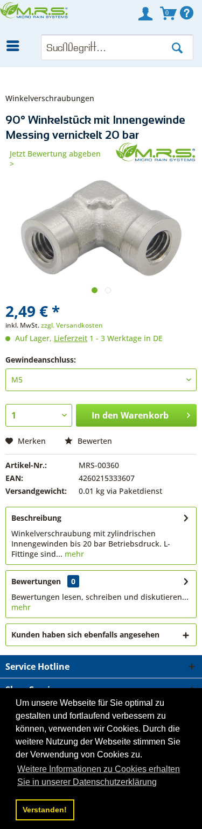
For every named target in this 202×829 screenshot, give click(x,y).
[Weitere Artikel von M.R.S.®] (156, 152)
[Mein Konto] (145, 13)
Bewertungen (36, 581)
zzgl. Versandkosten (72, 325)
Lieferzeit (70, 338)
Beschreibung (36, 518)
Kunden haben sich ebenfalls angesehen (85, 634)
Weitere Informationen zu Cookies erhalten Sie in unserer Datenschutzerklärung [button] (98, 775)
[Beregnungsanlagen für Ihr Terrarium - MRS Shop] (34, 17)
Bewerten (93, 441)
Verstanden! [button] (45, 809)
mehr (73, 554)
